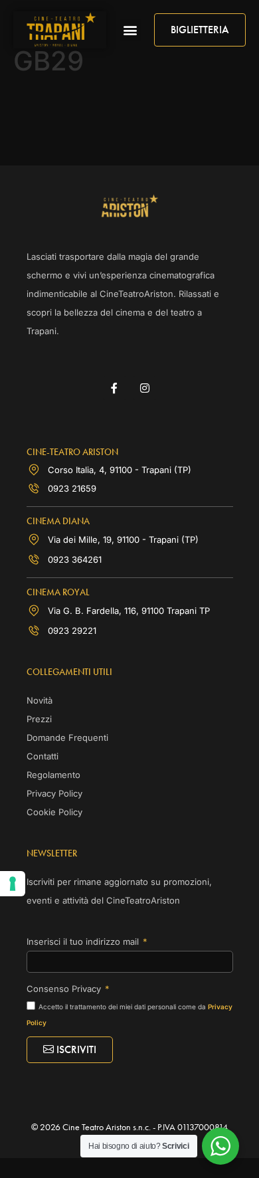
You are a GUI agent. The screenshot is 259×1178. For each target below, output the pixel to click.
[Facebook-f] (114, 387)
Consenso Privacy (65, 988)
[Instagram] (144, 387)
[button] (130, 30)
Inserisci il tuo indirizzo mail (84, 941)
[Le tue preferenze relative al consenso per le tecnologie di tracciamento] (12, 883)
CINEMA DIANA (58, 521)
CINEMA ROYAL (58, 592)
